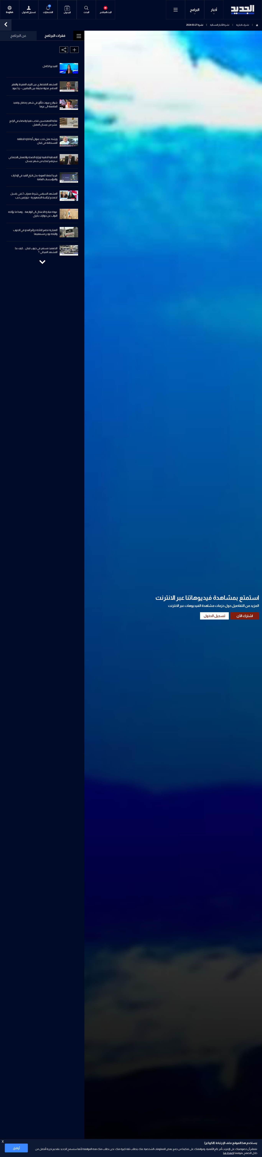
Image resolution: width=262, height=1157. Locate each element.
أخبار (214, 10)
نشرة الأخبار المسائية (219, 25)
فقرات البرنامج (54, 36)
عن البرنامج (18, 36)
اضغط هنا (228, 1153)
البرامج (194, 10)
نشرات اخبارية (242, 25)
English (9, 12)
